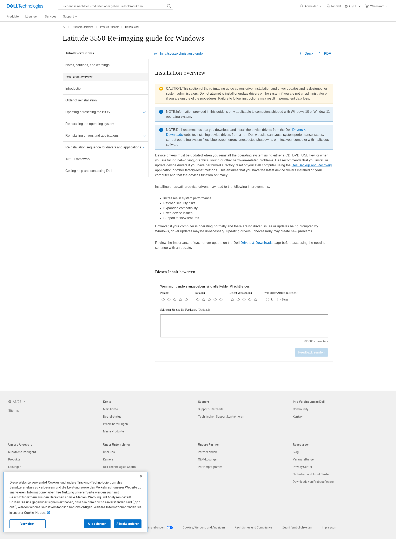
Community (300, 409)
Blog (296, 452)
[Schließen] (141, 476)
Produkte (14, 459)
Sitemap (14, 410)
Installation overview (79, 77)
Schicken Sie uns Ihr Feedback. (185, 309)
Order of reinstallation (81, 100)
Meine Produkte (113, 431)
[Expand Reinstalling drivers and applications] (144, 135)
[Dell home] (64, 27)
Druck (309, 53)
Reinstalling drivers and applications (92, 135)
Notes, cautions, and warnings (87, 65)
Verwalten (27, 523)
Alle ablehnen (97, 523)
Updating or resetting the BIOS (87, 112)
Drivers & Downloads (256, 242)
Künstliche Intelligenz (22, 452)
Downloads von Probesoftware (313, 481)
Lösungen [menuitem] (31, 16)
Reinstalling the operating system (89, 124)
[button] (311, 6)
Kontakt (298, 416)
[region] (244, 162)
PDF (327, 53)
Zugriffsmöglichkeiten (297, 527)
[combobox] (115, 6)
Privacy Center (302, 467)
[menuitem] (70, 16)
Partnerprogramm (210, 467)
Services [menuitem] (51, 16)
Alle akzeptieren (128, 523)
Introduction (73, 88)
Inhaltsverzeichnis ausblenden (182, 53)
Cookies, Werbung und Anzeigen (204, 527)
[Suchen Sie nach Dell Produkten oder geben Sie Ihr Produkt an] (169, 6)
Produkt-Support (109, 27)
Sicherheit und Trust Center (311, 474)
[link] (334, 6)
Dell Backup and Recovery (312, 165)
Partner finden (207, 452)
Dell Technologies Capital (119, 467)
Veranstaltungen (304, 459)
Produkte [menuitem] (13, 16)
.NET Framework (77, 159)
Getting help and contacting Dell (88, 171)
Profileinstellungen (115, 424)
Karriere (108, 459)
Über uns (109, 452)
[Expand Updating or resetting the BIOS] (144, 112)
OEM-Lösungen (208, 459)
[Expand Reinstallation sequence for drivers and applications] (144, 147)
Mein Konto (110, 409)
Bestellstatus (112, 416)
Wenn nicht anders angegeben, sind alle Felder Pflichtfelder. (205, 286)
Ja (272, 299)
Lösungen (14, 467)
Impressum (329, 527)
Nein (285, 299)
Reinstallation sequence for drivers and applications (103, 147)
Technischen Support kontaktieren (221, 416)
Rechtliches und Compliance (253, 527)
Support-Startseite (83, 27)
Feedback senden (311, 352)
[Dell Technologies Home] (25, 6)
